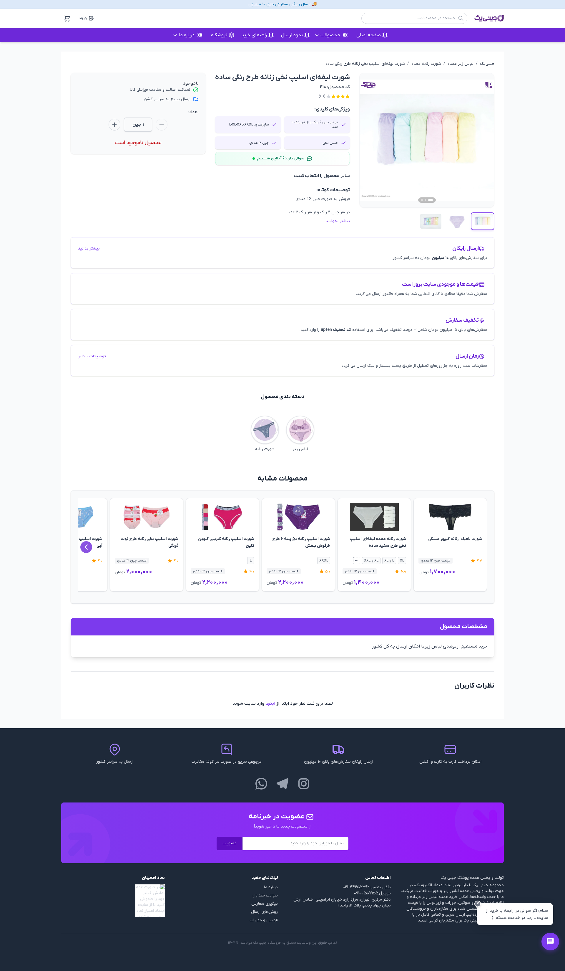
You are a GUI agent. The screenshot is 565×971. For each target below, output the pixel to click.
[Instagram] (304, 784)
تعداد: (193, 112)
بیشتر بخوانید (338, 221)
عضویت (229, 843)
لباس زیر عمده (460, 64)
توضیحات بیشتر (92, 356)
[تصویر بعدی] (482, 140)
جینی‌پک (487, 64)
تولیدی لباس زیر (440, 646)
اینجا (270, 703)
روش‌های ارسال (264, 912)
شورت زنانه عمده (426, 64)
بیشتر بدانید (89, 248)
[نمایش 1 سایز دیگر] (356, 560)
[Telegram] (282, 784)
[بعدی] (86, 547)
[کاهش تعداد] (161, 125)
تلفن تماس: (380, 887)
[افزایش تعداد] (114, 125)
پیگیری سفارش (264, 903)
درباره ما (271, 887)
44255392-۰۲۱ (356, 887)
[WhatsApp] (261, 784)
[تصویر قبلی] (370, 140)
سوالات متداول (265, 895)
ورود (83, 18)
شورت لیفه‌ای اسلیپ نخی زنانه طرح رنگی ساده (365, 64)
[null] (113, 900)
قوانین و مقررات (264, 920)
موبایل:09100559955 (372, 893)
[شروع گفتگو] (550, 941)
